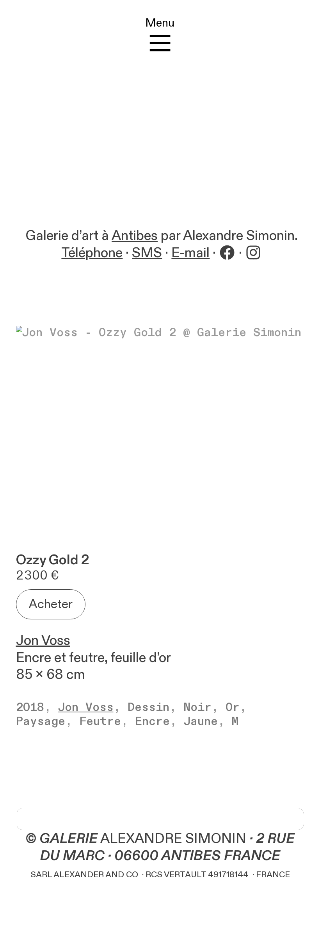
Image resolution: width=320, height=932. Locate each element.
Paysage (40, 721)
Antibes (135, 236)
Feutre (100, 721)
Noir (197, 707)
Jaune (201, 721)
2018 (30, 707)
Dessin (148, 707)
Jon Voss (43, 640)
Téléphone (92, 253)
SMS (147, 253)
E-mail (190, 253)
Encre (152, 721)
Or (233, 707)
